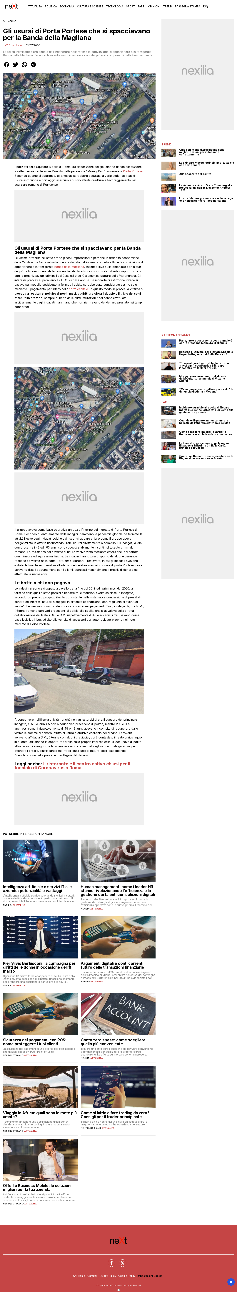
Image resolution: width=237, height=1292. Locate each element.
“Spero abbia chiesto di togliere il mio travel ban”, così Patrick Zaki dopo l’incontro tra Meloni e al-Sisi (204, 365)
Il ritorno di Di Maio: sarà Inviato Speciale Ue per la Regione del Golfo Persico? (206, 353)
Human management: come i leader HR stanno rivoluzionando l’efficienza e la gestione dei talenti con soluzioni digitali (118, 891)
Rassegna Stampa (187, 6)
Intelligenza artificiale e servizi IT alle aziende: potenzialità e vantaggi (37, 889)
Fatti (141, 6)
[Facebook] (109, 1260)
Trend (167, 6)
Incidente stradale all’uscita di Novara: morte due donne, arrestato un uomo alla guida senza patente (206, 409)
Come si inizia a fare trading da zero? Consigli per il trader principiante (115, 1115)
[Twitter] (120, 1260)
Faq (205, 6)
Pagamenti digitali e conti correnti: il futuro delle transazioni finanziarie (114, 965)
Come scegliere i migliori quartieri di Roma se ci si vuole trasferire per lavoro (205, 433)
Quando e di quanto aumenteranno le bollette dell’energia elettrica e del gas (204, 421)
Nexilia (7, 905)
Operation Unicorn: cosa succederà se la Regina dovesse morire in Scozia (206, 457)
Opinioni (154, 6)
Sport (130, 6)
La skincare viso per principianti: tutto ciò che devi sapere (206, 164)
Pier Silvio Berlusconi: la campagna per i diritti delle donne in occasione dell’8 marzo (40, 967)
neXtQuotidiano (12, 45)
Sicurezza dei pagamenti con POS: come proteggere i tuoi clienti (34, 1042)
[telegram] (33, 67)
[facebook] (6, 67)
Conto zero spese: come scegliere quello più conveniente (113, 1042)
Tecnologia (114, 6)
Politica (51, 6)
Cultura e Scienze (90, 6)
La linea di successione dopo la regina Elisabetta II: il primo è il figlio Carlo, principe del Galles (204, 445)
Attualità (35, 6)
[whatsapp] (24, 67)
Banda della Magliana (69, 267)
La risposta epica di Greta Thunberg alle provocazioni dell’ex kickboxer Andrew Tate (205, 187)
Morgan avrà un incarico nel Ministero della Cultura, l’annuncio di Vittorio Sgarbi (204, 378)
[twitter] (15, 67)
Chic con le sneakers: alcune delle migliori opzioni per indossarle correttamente (201, 152)
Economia (67, 6)
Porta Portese (133, 171)
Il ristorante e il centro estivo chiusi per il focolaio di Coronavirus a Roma (72, 766)
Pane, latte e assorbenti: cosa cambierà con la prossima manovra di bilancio (206, 341)
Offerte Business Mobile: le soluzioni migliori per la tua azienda (37, 1187)
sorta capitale (78, 289)
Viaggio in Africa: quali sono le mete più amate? (40, 1115)
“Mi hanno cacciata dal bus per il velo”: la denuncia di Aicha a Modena (206, 390)
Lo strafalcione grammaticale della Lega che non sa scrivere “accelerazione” (206, 199)
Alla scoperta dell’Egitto (195, 174)
